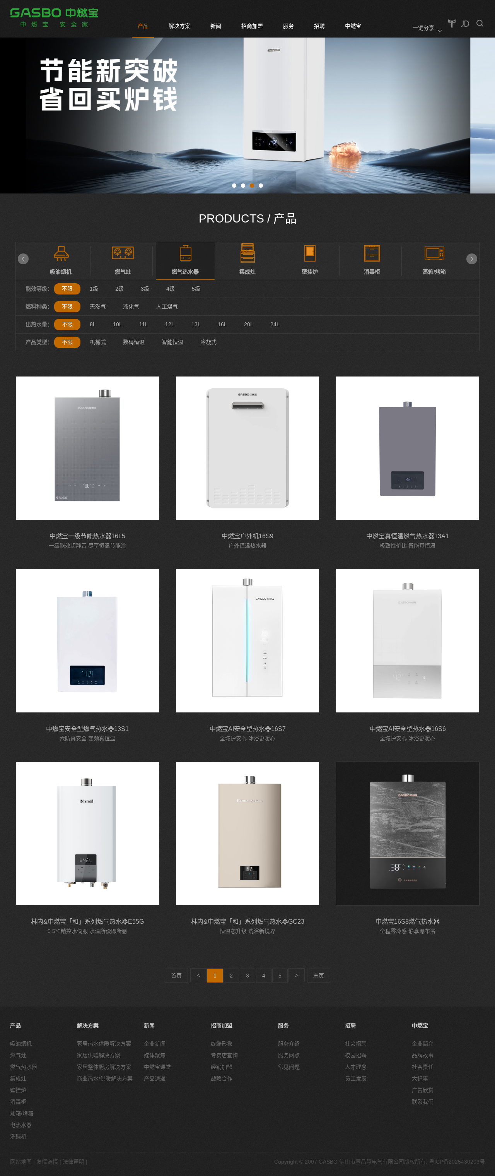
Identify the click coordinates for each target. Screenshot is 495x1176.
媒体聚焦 (155, 1055)
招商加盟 (252, 26)
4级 (170, 289)
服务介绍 (289, 1044)
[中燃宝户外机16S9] (247, 448)
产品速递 (155, 1078)
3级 (145, 289)
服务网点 (289, 1055)
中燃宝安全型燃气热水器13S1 (87, 729)
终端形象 (221, 1044)
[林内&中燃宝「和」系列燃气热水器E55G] (87, 833)
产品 (143, 26)
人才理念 (356, 1067)
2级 (119, 289)
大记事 (420, 1078)
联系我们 (423, 1102)
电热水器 (21, 1125)
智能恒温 (172, 342)
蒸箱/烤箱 (21, 1113)
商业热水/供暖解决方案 (105, 1078)
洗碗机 (18, 1136)
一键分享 (423, 28)
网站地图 (21, 1162)
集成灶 (18, 1078)
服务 (288, 26)
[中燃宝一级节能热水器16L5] (87, 448)
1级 (94, 289)
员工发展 (356, 1078)
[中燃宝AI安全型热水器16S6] (407, 640)
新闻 (215, 26)
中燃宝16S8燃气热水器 (408, 921)
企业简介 (423, 1044)
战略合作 (221, 1078)
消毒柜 (18, 1102)
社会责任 (423, 1067)
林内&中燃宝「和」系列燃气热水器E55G (87, 921)
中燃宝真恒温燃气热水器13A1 (407, 536)
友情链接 (47, 1162)
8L (93, 324)
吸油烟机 (21, 1044)
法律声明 (73, 1162)
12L (169, 324)
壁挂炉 (18, 1090)
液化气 (131, 306)
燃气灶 (18, 1055)
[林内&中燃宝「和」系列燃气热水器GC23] (247, 833)
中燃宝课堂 (157, 1067)
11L (143, 324)
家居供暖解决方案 (98, 1055)
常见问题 (289, 1067)
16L (222, 324)
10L (117, 324)
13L (196, 324)
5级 (196, 289)
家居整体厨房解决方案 (104, 1067)
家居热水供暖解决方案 (104, 1044)
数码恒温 (134, 342)
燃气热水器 (23, 1067)
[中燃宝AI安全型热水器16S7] (247, 640)
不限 (67, 289)
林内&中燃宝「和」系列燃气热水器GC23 (247, 921)
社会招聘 (356, 1044)
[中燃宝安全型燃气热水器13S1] (87, 640)
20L (248, 324)
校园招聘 (356, 1055)
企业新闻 (155, 1044)
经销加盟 (221, 1067)
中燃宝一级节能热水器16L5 (87, 536)
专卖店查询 (224, 1055)
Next (471, 258)
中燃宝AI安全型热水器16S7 (248, 729)
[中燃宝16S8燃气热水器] (407, 833)
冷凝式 (208, 342)
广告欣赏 (423, 1090)
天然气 (98, 306)
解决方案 (179, 26)
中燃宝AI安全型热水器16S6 (408, 729)
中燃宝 (353, 26)
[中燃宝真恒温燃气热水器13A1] (407, 448)
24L (275, 324)
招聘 (319, 26)
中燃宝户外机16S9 (247, 536)
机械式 (98, 342)
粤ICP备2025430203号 (457, 1162)
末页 (318, 975)
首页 (176, 975)
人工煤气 (167, 306)
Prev (23, 258)
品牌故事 (423, 1055)
